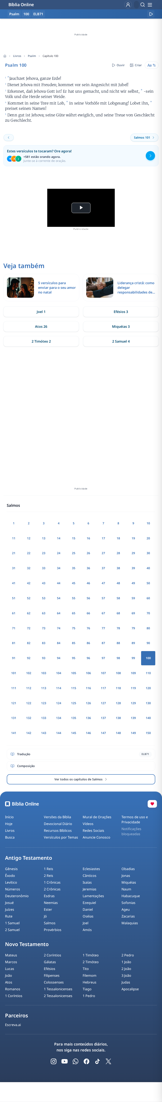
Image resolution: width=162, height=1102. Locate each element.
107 (103, 673)
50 (148, 583)
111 (13, 688)
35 (73, 568)
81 (13, 643)
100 (26, 14)
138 (118, 718)
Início (9, 817)
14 (58, 538)
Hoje (8, 823)
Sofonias (128, 902)
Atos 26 (41, 326)
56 (88, 598)
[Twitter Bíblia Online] (108, 1061)
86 (88, 643)
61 (13, 613)
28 (118, 553)
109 (133, 673)
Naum (126, 889)
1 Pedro (89, 995)
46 (88, 583)
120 (148, 688)
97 (103, 658)
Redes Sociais (93, 830)
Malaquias (130, 923)
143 (43, 733)
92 (28, 658)
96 (88, 658)
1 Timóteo (91, 955)
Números (12, 889)
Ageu (126, 909)
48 (118, 583)
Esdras (49, 896)
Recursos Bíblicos (58, 830)
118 (118, 688)
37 (103, 568)
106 (88, 673)
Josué (9, 902)
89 (133, 643)
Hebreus (89, 982)
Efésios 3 (121, 311)
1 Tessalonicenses (58, 989)
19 (133, 538)
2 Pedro (128, 955)
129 (133, 703)
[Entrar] (128, 4)
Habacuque (131, 896)
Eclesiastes (91, 868)
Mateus (11, 955)
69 (133, 613)
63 (43, 613)
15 (73, 538)
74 (58, 628)
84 (58, 643)
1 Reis (48, 868)
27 (103, 553)
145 (73, 733)
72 (28, 628)
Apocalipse (130, 989)
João (8, 975)
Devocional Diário (58, 823)
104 (58, 673)
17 (103, 538)
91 (13, 658)
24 (58, 553)
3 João (126, 975)
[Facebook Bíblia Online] (86, 1061)
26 (88, 553)
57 (103, 598)
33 (43, 568)
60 (148, 598)
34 (58, 568)
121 (13, 703)
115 (73, 688)
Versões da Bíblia (57, 817)
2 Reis (48, 875)
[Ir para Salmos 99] (9, 137)
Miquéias (129, 882)
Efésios (49, 968)
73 (43, 628)
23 (43, 553)
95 (73, 658)
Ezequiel (89, 902)
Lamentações (93, 896)
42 (28, 583)
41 (13, 583)
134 (58, 718)
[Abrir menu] (150, 4)
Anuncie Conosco (96, 837)
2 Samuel (12, 929)
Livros (17, 56)
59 (133, 598)
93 (43, 658)
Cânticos (89, 875)
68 (118, 613)
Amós (87, 929)
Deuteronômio (17, 896)
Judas (126, 982)
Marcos (11, 962)
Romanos (12, 989)
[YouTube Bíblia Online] (64, 1061)
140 (148, 718)
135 (73, 718)
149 (133, 733)
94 (58, 658)
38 (118, 568)
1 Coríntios (13, 995)
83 (43, 643)
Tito (86, 968)
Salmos (49, 923)
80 (148, 628)
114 (58, 688)
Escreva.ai (13, 1024)
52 (28, 598)
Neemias (51, 902)
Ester (48, 909)
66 (88, 613)
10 (148, 523)
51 (13, 598)
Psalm (32, 56)
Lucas (9, 968)
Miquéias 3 (121, 326)
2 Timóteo (91, 962)
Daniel (88, 909)
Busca (10, 837)
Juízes (9, 909)
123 (43, 703)
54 (58, 598)
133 (43, 718)
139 (133, 718)
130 (148, 703)
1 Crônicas (52, 882)
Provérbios (52, 929)
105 (73, 673)
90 (148, 643)
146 (88, 733)
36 (88, 568)
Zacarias (128, 916)
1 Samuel (12, 923)
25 (73, 553)
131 (13, 718)
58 (118, 598)
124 (58, 703)
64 (58, 613)
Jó (45, 916)
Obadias (128, 868)
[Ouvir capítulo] (150, 14)
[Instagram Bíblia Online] (53, 1061)
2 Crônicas (52, 889)
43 (43, 583)
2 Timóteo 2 (41, 341)
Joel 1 (41, 311)
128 (118, 703)
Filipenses (51, 975)
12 (28, 538)
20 (148, 538)
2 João (126, 968)
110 (148, 673)
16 (88, 538)
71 (13, 628)
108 (118, 673)
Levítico (11, 882)
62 (28, 613)
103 (43, 673)
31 (13, 568)
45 (73, 583)
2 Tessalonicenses (58, 995)
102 (28, 673)
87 (103, 643)
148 (118, 733)
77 (103, 628)
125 (73, 703)
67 (103, 613)
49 (133, 583)
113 (43, 688)
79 (133, 628)
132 (28, 718)
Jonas (126, 875)
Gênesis (11, 868)
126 (88, 703)
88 (118, 643)
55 (73, 598)
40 (148, 568)
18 (118, 538)
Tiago (87, 989)
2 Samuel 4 (121, 341)
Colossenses (54, 982)
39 (133, 568)
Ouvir (121, 65)
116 (88, 688)
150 (148, 733)
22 (28, 553)
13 (43, 538)
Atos (8, 982)
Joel (85, 923)
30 (148, 553)
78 (118, 628)
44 (58, 583)
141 (13, 733)
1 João (126, 962)
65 (73, 613)
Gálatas (50, 962)
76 (88, 628)
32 (28, 568)
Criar (138, 65)
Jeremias (89, 889)
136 (88, 718)
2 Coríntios (52, 955)
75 (73, 628)
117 (103, 688)
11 (13, 538)
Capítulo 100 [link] (50, 56)
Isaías (87, 882)
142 (28, 733)
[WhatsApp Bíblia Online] (75, 1061)
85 (73, 643)
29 (133, 553)
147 (103, 733)
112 (28, 688)
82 (28, 643)
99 (133, 658)
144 (58, 733)
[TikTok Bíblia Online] (97, 1061)
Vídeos (88, 823)
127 (103, 703)
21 (13, 553)
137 (103, 718)
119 (133, 688)
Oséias (88, 916)
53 (43, 598)
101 (13, 673)
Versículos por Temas (61, 837)
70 (148, 613)
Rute (8, 916)
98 (118, 658)
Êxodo (10, 875)
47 (103, 583)
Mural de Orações (97, 817)
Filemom (89, 975)
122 (28, 703)
